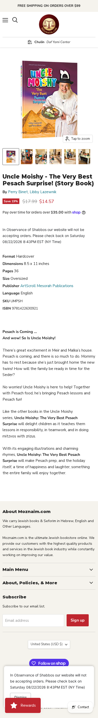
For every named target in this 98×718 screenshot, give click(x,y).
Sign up (78, 620)
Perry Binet (18, 191)
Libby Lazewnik (43, 191)
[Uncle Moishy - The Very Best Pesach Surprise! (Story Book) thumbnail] (11, 157)
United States (47, 644)
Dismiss (20, 697)
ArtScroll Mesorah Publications (46, 285)
